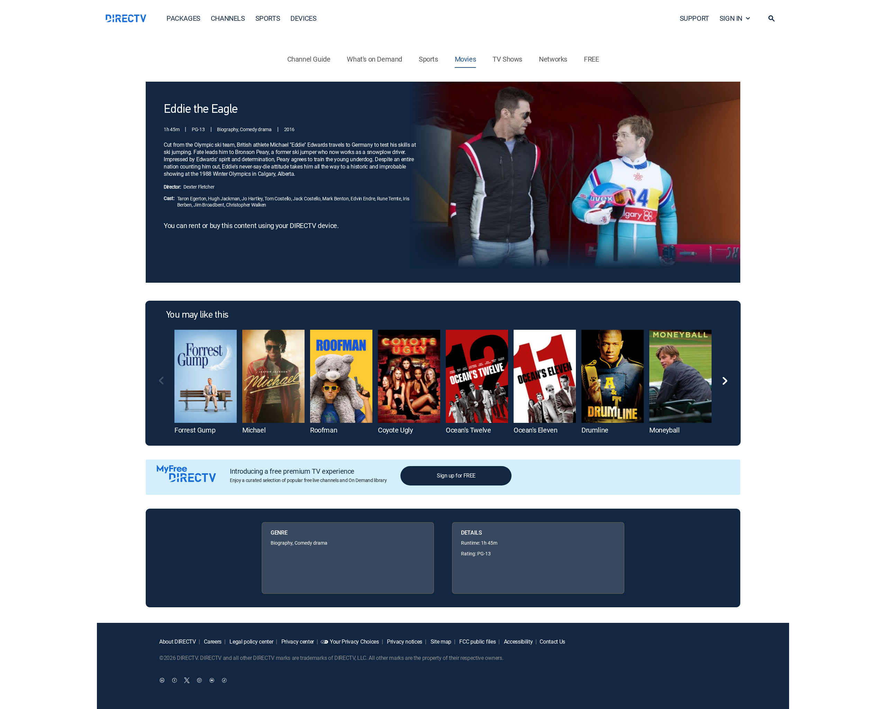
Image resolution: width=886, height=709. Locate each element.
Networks (553, 59)
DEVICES (303, 18)
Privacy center (297, 641)
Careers (212, 641)
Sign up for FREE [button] (456, 475)
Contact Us (552, 641)
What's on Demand (374, 59)
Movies (465, 59)
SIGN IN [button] (731, 18)
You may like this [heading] (197, 315)
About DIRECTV (177, 641)
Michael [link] (253, 430)
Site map (440, 641)
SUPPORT (694, 18)
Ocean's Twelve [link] (468, 430)
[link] (205, 376)
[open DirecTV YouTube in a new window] (212, 680)
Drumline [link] (594, 430)
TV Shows (507, 59)
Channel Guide (309, 59)
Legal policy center (250, 641)
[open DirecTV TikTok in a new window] (224, 680)
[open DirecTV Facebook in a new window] (174, 680)
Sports (428, 59)
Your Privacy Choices (354, 641)
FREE (591, 59)
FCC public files (477, 641)
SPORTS (267, 18)
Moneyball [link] (664, 430)
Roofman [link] (323, 430)
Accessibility (518, 641)
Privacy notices (404, 641)
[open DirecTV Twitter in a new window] (187, 680)
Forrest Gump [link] (194, 430)
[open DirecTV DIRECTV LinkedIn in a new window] (162, 680)
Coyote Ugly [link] (395, 430)
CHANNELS (228, 18)
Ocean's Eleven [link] (535, 430)
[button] (771, 18)
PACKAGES (183, 18)
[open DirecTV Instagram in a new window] (199, 680)
